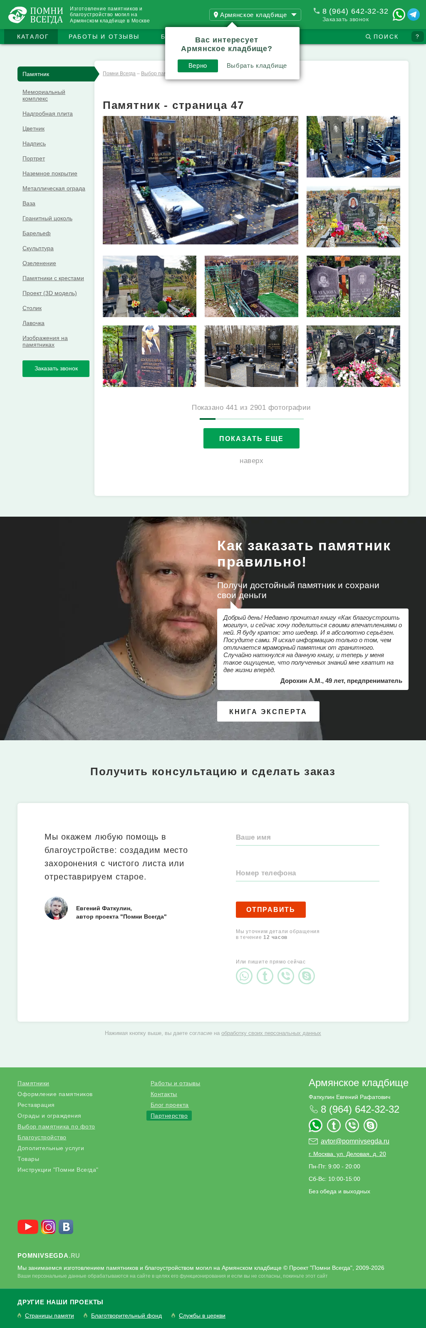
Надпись (34, 143)
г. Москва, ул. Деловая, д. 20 (347, 1154)
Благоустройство (42, 1137)
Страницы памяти (49, 1316)
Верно (197, 65)
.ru (48, 1255)
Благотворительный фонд (126, 1316)
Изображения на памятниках (45, 341)
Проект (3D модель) (49, 293)
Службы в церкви (202, 1316)
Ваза (28, 203)
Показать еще (251, 438)
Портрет (33, 158)
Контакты (164, 1094)
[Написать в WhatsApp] (399, 14)
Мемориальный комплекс (43, 95)
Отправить (270, 909)
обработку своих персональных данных (271, 1033)
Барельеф (36, 233)
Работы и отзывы (104, 36)
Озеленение (39, 263)
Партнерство (169, 1115)
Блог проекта (170, 1104)
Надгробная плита (47, 113)
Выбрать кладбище (257, 65)
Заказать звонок (345, 19)
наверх (251, 461)
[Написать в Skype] (308, 969)
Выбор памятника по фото (56, 1126)
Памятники (33, 1083)
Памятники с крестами (53, 278)
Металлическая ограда (53, 188)
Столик (32, 308)
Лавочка (33, 323)
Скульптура (38, 248)
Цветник (33, 128)
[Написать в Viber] (287, 969)
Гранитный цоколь (47, 218)
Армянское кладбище (359, 1082)
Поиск (386, 36)
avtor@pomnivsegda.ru (355, 1141)
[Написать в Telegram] (413, 14)
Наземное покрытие (49, 173)
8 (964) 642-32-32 (355, 11)
